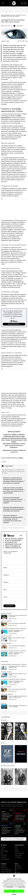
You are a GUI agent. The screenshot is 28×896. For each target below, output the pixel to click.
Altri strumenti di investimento (7, 628)
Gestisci (14, 894)
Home (2, 15)
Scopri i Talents (18, 855)
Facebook (18, 41)
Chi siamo (3, 847)
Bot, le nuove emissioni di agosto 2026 (17, 623)
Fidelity (21, 458)
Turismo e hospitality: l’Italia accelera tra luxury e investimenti (18, 706)
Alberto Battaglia (13, 618)
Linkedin (18, 872)
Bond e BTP (12, 15)
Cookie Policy (21, 887)
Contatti (2, 849)
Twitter (21, 41)
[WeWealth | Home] (14, 3)
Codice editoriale (4, 851)
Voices (16, 849)
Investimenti (7, 15)
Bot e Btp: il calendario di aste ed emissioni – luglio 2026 (16, 653)
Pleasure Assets (4, 867)
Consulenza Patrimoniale (6, 664)
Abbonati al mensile (5, 859)
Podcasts (17, 851)
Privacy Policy (9, 887)
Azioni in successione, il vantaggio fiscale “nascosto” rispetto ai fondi (18, 696)
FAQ (2, 853)
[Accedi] (22, 3)
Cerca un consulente (19, 853)
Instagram (19, 865)
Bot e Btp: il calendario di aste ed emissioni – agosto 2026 (16, 631)
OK (14, 891)
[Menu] (3, 3)
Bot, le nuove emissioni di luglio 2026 (17, 645)
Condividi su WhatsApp (26, 41)
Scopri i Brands (18, 857)
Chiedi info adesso (15, 324)
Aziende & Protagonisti (5, 871)
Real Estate (9, 671)
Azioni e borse (4, 694)
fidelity (4, 461)
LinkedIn (23, 41)
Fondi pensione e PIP (16, 664)
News (16, 847)
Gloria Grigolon (19, 25)
